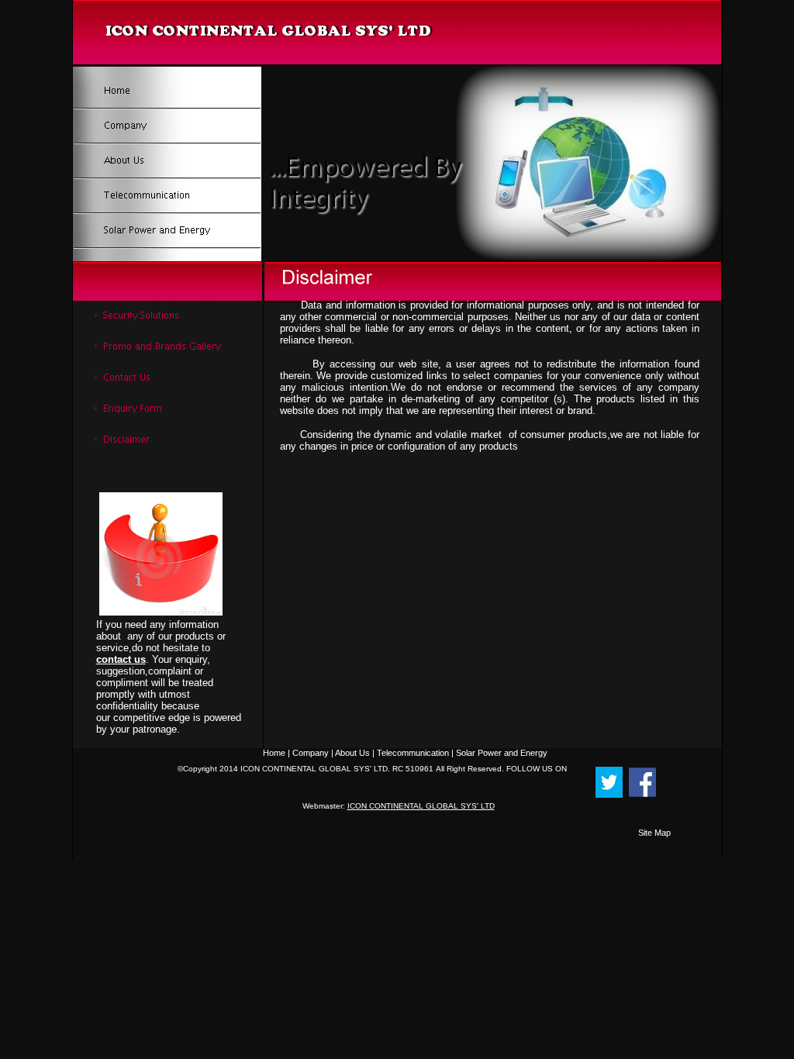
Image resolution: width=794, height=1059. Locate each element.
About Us (352, 752)
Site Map (654, 832)
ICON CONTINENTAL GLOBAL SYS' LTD (421, 806)
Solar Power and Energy (501, 752)
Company (310, 752)
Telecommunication (413, 752)
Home (274, 752)
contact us (121, 659)
